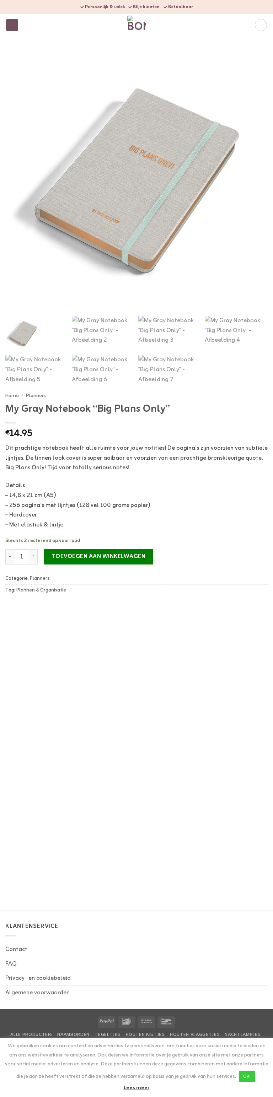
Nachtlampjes (243, 1035)
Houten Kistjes (145, 1035)
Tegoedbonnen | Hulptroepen (130, 742)
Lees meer (137, 1088)
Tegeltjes (108, 1035)
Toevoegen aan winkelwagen (99, 557)
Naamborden (73, 1035)
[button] (12, 25)
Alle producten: (31, 1035)
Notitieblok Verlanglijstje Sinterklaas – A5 (36, 879)
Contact (16, 949)
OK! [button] (247, 1076)
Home (12, 395)
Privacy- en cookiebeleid (38, 978)
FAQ (11, 964)
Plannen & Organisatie (41, 590)
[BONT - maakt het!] (136, 25)
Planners (36, 395)
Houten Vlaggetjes (195, 1035)
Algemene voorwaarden (37, 993)
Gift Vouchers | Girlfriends (37, 742)
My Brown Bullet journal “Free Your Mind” (221, 746)
